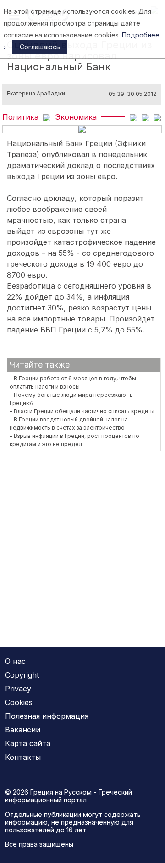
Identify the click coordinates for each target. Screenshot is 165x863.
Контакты (23, 757)
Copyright (22, 674)
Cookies (19, 702)
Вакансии (22, 729)
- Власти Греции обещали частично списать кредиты (82, 411)
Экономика (76, 116)
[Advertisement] (82, 543)
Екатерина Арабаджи (36, 93)
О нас (15, 661)
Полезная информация (46, 716)
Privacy (18, 688)
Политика (20, 116)
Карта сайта (27, 743)
